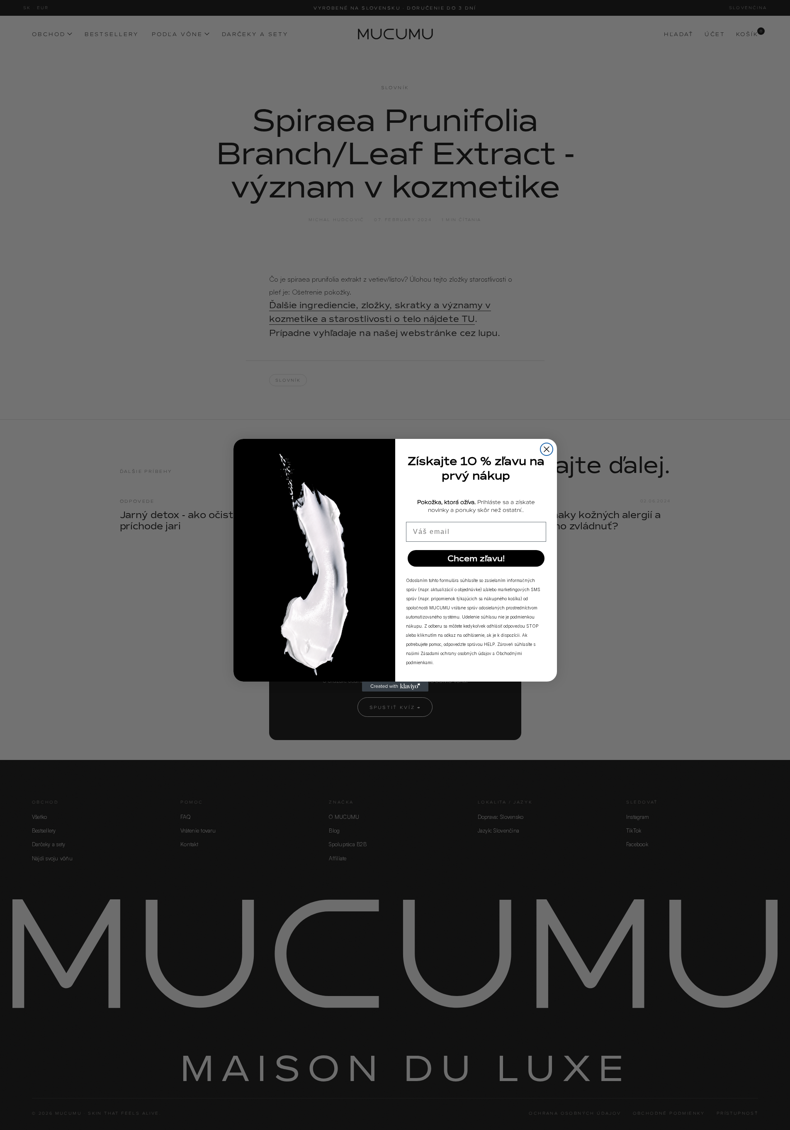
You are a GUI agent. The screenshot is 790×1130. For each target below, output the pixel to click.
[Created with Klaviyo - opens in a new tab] (395, 687)
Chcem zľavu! (476, 558)
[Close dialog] (546, 449)
